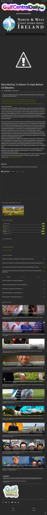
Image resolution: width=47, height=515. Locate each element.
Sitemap (33, 510)
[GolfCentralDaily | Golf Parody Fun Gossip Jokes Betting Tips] (23, 11)
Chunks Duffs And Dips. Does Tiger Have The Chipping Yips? (20, 365)
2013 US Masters (12, 157)
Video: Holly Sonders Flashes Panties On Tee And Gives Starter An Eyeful (23, 381)
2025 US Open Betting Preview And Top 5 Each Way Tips (19, 449)
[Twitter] (3, 1)
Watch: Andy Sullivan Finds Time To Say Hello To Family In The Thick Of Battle (18, 101)
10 (4, 463)
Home (13, 508)
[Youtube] (7, 1)
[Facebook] (1, 1)
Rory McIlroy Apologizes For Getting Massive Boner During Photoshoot (23, 398)
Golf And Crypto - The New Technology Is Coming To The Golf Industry (23, 415)
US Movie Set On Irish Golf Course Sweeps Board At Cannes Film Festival (23, 432)
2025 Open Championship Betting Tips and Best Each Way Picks (21, 465)
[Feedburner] (11, 1)
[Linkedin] (9, 1)
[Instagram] (5, 1)
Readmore (14, 318)
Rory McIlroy (19, 157)
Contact (33, 508)
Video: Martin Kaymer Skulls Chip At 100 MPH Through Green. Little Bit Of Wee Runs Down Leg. (22, 103)
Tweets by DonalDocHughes (7, 250)
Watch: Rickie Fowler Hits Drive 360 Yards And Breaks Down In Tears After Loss (19, 99)
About (13, 510)
